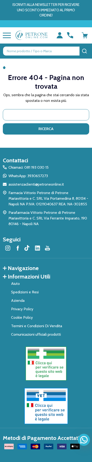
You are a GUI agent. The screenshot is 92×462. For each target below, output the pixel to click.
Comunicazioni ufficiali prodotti (36, 334)
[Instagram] (8, 248)
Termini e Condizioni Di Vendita (36, 326)
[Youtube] (47, 248)
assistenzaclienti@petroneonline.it (36, 184)
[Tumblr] (28, 248)
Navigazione (23, 268)
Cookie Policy (22, 317)
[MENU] (6, 35)
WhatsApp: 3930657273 (28, 176)
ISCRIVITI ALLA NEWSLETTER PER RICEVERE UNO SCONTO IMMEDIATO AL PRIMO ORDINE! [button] (46, 10)
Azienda (18, 300)
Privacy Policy (22, 309)
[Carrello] (85, 35)
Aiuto (15, 283)
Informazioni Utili (29, 276)
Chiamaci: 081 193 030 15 (28, 167)
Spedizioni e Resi (25, 292)
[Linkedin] (37, 248)
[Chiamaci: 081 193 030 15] (70, 35)
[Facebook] (18, 248)
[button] (46, 363)
